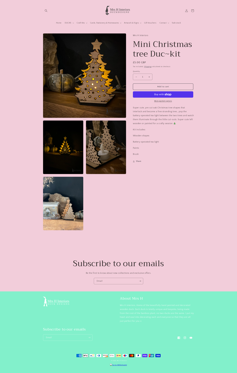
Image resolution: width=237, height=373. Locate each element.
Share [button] (138, 161)
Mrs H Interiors (122, 360)
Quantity (136, 71)
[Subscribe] (140, 281)
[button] (46, 11)
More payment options (163, 101)
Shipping (147, 66)
